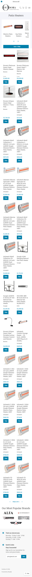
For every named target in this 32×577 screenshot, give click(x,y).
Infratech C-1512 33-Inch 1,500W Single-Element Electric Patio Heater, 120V (8, 372)
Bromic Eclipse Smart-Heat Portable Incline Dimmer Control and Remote (8, 335)
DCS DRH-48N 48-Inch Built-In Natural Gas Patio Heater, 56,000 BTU (22, 299)
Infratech (19, 115)
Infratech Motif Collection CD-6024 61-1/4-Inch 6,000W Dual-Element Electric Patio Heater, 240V (9, 262)
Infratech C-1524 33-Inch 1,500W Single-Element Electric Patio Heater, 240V (22, 372)
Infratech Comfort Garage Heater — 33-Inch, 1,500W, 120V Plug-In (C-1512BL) (22, 336)
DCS (18, 306)
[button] (23, 7)
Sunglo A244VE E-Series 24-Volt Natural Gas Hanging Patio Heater (8, 299)
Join (23, 556)
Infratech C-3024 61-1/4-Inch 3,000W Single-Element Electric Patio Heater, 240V (9, 444)
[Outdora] (10, 7)
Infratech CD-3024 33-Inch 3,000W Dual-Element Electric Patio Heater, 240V (9, 482)
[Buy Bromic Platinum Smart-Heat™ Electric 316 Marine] (23, 56)
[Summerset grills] (23, 513)
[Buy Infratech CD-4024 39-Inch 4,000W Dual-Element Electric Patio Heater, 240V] (23, 468)
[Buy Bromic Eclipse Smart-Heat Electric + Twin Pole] (9, 92)
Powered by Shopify (7, 571)
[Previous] (14, 41)
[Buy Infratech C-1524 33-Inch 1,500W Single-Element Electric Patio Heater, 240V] (23, 359)
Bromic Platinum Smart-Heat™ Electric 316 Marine (23, 68)
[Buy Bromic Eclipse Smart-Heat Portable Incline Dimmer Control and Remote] (9, 322)
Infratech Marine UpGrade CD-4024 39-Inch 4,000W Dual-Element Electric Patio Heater (23, 184)
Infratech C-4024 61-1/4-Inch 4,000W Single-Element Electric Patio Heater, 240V (22, 444)
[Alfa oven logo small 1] (8, 513)
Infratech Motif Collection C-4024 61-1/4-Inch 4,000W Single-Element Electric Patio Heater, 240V (9, 146)
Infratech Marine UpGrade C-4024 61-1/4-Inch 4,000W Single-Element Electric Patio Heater (9, 184)
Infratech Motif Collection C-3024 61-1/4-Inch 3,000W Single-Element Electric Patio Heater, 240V (22, 146)
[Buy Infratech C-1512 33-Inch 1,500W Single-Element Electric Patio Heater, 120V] (9, 359)
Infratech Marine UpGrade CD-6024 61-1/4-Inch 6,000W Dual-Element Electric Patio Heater (9, 222)
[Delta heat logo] (16, 522)
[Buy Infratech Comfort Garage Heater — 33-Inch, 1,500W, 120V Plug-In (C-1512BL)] (23, 322)
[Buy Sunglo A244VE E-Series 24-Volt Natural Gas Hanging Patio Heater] (9, 286)
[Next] (18, 41)
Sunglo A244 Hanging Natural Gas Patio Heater (23, 258)
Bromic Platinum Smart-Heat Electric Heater (9, 67)
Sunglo (19, 263)
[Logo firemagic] (23, 518)
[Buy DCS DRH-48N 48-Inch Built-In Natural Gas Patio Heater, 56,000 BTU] (23, 286)
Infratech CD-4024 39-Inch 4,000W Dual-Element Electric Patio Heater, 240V (22, 482)
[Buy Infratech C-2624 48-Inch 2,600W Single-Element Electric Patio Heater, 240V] (23, 395)
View (6, 121)
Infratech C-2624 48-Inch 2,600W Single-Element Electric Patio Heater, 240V (22, 408)
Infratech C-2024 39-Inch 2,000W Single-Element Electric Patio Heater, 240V (9, 408)
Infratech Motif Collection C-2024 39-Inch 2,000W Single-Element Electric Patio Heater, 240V (22, 106)
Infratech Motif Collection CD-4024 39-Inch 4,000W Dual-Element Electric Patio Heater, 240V (22, 222)
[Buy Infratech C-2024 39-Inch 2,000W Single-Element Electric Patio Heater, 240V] (9, 395)
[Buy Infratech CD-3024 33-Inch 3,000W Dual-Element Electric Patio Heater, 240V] (9, 468)
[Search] (20, 7)
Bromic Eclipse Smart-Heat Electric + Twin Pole (8, 104)
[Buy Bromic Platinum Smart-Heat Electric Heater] (9, 56)
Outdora (4, 569)
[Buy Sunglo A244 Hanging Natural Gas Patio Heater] (23, 247)
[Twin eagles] (8, 518)
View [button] (6, 82)
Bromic (5, 72)
